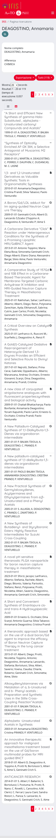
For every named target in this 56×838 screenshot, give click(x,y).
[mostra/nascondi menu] (52, 13)
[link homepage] (11, 5)
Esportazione (24, 77)
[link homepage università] (17, 13)
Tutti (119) (44, 77)
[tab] (8, 106)
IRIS (4, 21)
